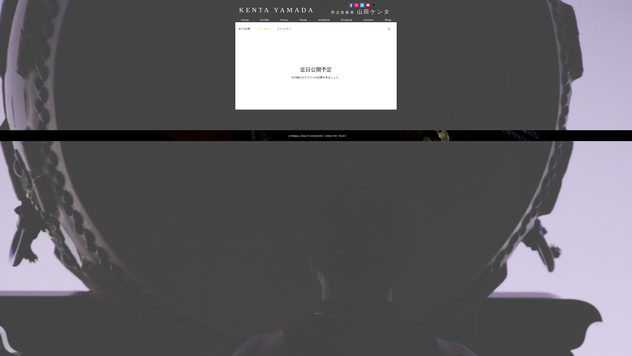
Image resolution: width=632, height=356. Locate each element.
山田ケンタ (374, 12)
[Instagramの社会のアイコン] (356, 5)
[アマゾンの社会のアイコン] (374, 5)
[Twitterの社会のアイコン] (362, 5)
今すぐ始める (264, 28)
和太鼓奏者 (344, 12)
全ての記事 (244, 28)
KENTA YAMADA (277, 10)
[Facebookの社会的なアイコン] (351, 5)
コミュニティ (284, 28)
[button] (389, 29)
